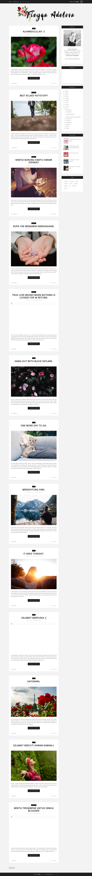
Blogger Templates (55, 874)
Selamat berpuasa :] (33, 618)
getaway (66, 183)
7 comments (14, 860)
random (34, 92)
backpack (66, 181)
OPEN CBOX (15, 1)
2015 (66, 100)
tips (69, 185)
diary (34, 28)
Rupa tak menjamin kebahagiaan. (33, 226)
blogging (34, 805)
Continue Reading (34, 142)
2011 (66, 108)
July (66, 126)
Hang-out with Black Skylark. (34, 361)
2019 (66, 93)
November (68, 118)
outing (71, 183)
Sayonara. (33, 681)
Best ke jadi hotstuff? (34, 95)
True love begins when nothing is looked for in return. (33, 296)
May (67, 128)
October (67, 120)
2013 (66, 104)
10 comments (14, 282)
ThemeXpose (43, 874)
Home (10, 1)
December (68, 110)
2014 (66, 102)
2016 (66, 98)
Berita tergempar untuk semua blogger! (34, 809)
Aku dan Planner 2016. (73, 153)
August (67, 124)
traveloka (74, 185)
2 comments (14, 733)
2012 (66, 106)
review (65, 185)
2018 (66, 94)
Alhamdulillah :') (34, 31)
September (68, 122)
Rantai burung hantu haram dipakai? (33, 161)
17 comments (14, 147)
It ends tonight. (33, 553)
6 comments (14, 541)
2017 (66, 96)
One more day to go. (34, 425)
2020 (66, 91)
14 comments (14, 83)
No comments (14, 214)
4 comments (14, 349)
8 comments (14, 795)
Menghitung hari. (33, 489)
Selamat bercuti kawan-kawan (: (33, 745)
